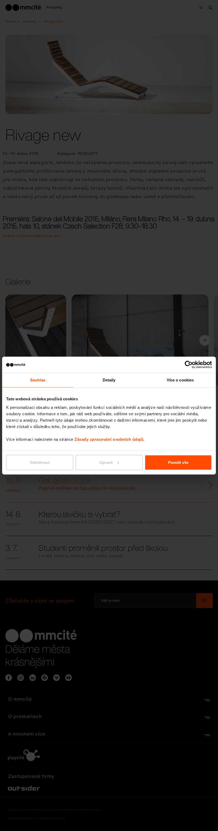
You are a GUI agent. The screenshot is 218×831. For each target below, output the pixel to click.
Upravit (106, 462)
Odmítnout (40, 462)
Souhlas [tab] (37, 380)
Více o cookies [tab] (180, 380)
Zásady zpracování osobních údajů (108, 439)
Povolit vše (178, 462)
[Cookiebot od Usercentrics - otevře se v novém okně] (188, 365)
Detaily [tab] (109, 380)
